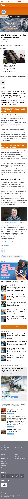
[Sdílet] (4, 88)
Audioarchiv (19, 8)
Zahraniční (4, 16)
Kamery (25, 8)
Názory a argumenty (6, 41)
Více (19, 16)
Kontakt (17, 456)
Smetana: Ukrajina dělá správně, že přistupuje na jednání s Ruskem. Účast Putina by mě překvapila (13, 145)
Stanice (3, 452)
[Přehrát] (2, 82)
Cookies (3, 495)
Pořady (4, 271)
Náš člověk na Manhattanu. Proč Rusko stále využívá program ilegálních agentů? (17, 311)
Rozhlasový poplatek (20, 458)
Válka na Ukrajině (5, 447)
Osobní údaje (10, 495)
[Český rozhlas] (5, 1)
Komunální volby (5, 450)
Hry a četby (5, 265)
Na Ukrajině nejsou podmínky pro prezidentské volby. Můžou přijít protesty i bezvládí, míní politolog (17, 343)
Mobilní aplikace (5, 467)
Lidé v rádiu (18, 452)
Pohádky (11, 268)
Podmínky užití (17, 495)
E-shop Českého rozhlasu (10, 365)
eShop (3, 454)
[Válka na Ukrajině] (14, 25)
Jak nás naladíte (19, 447)
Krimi (3, 268)
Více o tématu (5, 331)
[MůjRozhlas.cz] (3, 48)
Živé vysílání (5, 274)
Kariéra (16, 454)
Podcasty (3, 465)
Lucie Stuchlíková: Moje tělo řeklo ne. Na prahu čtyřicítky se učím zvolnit (16, 318)
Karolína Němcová (13, 222)
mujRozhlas (4, 261)
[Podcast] (1, 88)
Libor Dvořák (7, 245)
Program (12, 8)
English (24, 495)
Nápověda (17, 450)
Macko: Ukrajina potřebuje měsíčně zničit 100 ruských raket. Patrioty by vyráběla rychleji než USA (13, 109)
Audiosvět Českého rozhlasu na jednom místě (12, 281)
